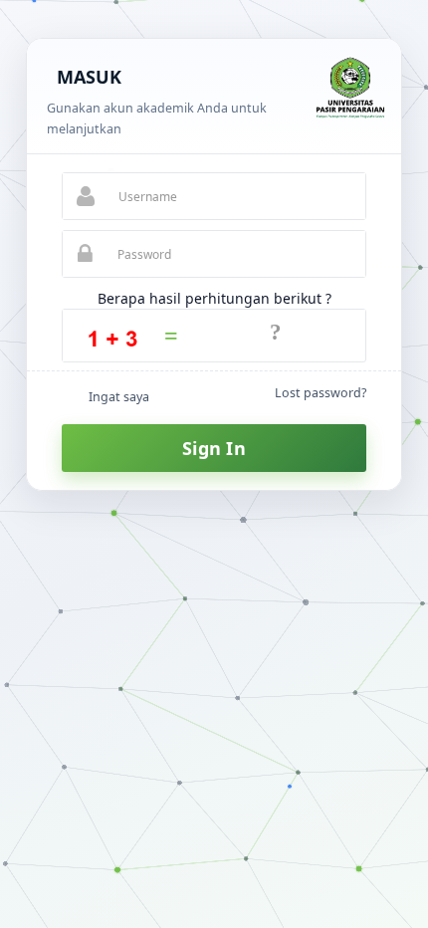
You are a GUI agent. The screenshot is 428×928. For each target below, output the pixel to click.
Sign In (214, 448)
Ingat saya (119, 396)
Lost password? (320, 392)
